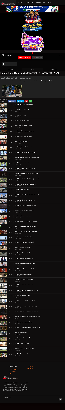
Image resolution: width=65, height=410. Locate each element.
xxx (27, 370)
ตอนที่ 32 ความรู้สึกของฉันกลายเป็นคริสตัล (25, 269)
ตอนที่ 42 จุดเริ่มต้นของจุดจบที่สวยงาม (24, 322)
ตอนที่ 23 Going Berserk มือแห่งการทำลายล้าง (26, 221)
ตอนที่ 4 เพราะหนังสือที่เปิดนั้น (22, 120)
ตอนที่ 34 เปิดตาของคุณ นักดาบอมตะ (24, 279)
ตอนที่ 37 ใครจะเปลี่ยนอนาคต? (22, 295)
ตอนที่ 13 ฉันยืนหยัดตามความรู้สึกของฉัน (25, 168)
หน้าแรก (20, 2)
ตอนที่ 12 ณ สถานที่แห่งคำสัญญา (23, 163)
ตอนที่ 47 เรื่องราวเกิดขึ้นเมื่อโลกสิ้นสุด (24, 348)
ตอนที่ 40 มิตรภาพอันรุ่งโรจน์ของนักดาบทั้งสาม (26, 311)
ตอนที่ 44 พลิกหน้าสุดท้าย (21, 332)
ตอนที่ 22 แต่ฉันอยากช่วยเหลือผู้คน (23, 216)
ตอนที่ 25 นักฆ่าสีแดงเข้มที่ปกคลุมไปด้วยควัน (26, 231)
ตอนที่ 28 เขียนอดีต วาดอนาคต (22, 247)
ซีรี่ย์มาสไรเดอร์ (40, 2)
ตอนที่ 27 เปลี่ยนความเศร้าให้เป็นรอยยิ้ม (24, 242)
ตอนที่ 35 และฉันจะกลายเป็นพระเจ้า (24, 284)
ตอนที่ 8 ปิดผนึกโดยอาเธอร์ (21, 141)
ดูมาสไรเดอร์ (29, 2)
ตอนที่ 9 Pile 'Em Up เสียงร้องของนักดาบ (24, 147)
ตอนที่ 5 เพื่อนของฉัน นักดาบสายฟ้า (23, 125)
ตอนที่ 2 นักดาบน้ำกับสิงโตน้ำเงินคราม (24, 109)
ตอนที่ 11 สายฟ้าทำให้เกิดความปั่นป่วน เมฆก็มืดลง (27, 157)
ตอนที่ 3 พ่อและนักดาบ (20, 115)
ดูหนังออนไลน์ (30, 368)
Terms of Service (13, 369)
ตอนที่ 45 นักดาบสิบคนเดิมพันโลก (23, 338)
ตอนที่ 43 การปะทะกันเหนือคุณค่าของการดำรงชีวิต (27, 327)
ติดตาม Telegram (24, 57)
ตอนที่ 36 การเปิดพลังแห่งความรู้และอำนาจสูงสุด (27, 290)
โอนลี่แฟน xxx (30, 366)
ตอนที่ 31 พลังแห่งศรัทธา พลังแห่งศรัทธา (25, 263)
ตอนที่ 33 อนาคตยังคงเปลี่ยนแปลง (23, 274)
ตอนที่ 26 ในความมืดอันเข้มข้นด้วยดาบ (24, 237)
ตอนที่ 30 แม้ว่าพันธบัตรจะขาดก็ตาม (24, 258)
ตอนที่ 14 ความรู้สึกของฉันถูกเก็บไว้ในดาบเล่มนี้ (26, 173)
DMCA (11, 373)
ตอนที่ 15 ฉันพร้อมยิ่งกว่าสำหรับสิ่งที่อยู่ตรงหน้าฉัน (27, 178)
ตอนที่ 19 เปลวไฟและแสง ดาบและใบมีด (25, 200)
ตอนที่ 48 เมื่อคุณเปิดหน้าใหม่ (22, 354)
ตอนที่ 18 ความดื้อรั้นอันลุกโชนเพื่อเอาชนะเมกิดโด (27, 194)
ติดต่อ (49, 2)
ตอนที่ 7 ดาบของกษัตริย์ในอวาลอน (23, 136)
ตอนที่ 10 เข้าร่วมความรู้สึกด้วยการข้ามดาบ (25, 152)
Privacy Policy (13, 371)
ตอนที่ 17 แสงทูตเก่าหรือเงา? (22, 189)
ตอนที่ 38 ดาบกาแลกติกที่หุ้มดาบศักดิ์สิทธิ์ (25, 300)
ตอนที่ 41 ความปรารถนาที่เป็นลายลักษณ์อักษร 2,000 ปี (28, 316)
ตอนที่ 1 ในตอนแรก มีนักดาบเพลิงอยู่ (24, 104)
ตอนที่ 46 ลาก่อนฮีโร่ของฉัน (22, 343)
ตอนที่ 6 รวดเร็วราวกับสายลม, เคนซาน (24, 131)
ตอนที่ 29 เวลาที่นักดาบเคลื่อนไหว (23, 253)
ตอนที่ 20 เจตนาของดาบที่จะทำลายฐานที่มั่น (25, 205)
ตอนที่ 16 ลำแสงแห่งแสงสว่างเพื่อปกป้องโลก (25, 184)
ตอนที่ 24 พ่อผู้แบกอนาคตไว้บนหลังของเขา (25, 226)
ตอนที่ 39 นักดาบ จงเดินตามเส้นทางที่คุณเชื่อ (26, 306)
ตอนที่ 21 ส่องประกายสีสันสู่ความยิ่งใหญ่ (24, 210)
